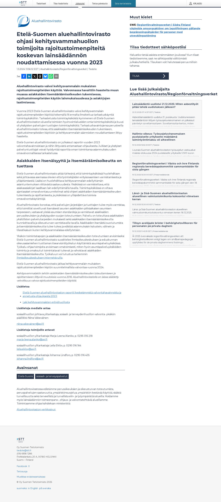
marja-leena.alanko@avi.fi (32, 339)
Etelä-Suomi (25, 376)
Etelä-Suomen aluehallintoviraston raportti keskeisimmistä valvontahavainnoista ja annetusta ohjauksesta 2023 (72, 294)
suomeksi (22, 488)
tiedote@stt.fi (24, 450)
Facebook (22, 466)
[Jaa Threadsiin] (40, 76)
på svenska (45, 488)
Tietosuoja (22, 471)
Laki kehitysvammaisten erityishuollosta (46, 302)
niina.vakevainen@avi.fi (30, 323)
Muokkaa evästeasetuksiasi (31, 476)
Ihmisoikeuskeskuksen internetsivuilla (39, 257)
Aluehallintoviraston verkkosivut (36, 409)
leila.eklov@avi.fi (26, 349)
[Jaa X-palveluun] (34, 76)
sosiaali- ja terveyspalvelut (52, 376)
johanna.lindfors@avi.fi (30, 358)
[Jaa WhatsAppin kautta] (50, 76)
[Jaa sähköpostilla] (56, 76)
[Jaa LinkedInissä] (29, 76)
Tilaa (135, 76)
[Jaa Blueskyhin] (45, 76)
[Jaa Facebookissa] (23, 76)
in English (33, 488)
